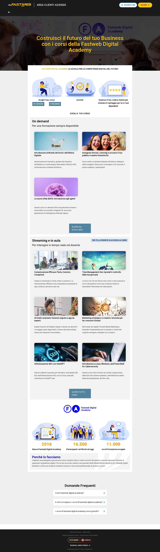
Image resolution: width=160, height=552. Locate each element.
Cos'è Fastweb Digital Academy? (69, 493)
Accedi (144, 5)
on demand (38, 104)
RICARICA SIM (129, 5)
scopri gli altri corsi (77, 228)
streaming (55, 104)
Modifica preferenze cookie (70, 535)
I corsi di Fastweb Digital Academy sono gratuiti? (77, 511)
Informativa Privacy (75, 532)
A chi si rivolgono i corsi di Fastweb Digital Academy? (79, 502)
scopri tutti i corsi (78, 393)
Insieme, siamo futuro (79, 545)
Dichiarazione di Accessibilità (89, 535)
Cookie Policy (86, 532)
